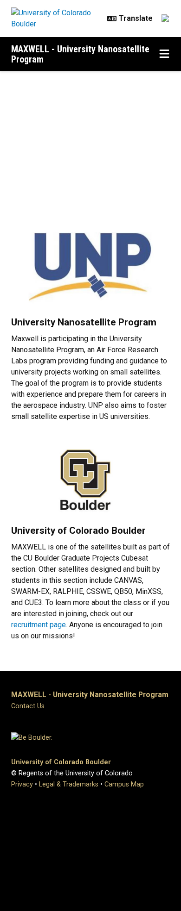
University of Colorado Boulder (61, 762)
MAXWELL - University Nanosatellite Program (80, 54)
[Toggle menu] (164, 54)
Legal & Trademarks (68, 784)
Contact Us (28, 706)
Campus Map (124, 784)
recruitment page (38, 624)
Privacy (22, 784)
